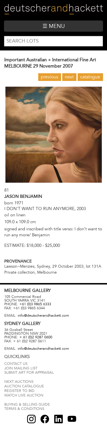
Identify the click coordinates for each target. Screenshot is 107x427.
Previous (49, 77)
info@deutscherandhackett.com (43, 315)
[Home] (53, 10)
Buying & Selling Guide (27, 404)
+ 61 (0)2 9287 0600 (35, 337)
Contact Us (15, 363)
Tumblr (58, 419)
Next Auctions (18, 381)
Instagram (31, 419)
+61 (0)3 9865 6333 (35, 304)
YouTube (72, 419)
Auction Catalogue (24, 386)
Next (69, 77)
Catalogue (90, 77)
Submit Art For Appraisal (29, 372)
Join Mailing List (20, 368)
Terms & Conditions (24, 408)
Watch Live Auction (23, 395)
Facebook (45, 419)
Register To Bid (19, 391)
